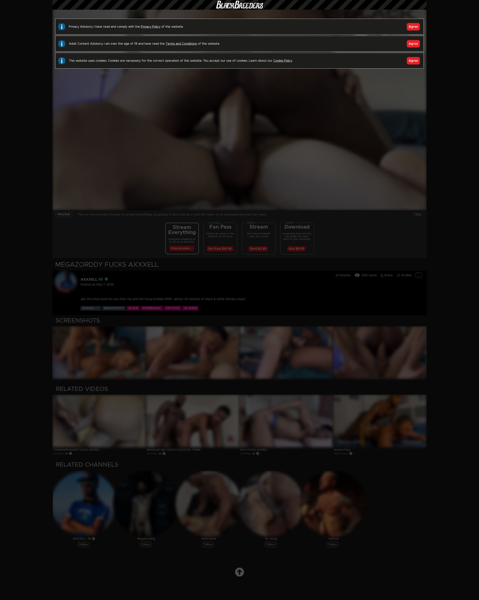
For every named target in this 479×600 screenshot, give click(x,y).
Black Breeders (239, 8)
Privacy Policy (150, 26)
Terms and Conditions (181, 43)
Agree (413, 26)
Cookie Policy (282, 60)
